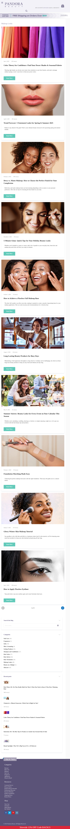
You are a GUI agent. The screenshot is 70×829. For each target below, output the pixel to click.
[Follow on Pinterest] (13, 812)
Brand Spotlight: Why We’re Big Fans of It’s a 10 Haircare (20, 746)
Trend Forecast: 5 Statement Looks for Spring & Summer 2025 (28, 123)
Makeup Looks (9, 662)
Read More (9, 78)
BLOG (50, 7)
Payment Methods (8, 792)
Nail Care (7, 638)
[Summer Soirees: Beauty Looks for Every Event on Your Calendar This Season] (32, 391)
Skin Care (6, 769)
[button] (58, 625)
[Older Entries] (62, 608)
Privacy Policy (8, 787)
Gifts (6, 644)
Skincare (7, 667)
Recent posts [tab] (7, 676)
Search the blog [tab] (8, 620)
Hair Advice (8, 657)
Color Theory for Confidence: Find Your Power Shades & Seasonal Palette (33, 65)
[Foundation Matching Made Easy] (32, 451)
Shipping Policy (8, 795)
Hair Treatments (9, 659)
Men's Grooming (9, 646)
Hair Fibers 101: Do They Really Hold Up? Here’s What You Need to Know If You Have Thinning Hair (31, 688)
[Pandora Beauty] (14, 5)
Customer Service (8, 785)
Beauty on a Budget (10, 665)
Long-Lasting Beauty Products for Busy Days (21, 356)
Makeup (6, 771)
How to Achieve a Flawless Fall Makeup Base (21, 298)
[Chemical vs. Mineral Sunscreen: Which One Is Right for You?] (32, 698)
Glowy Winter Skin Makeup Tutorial (18, 531)
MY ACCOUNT (39, 7)
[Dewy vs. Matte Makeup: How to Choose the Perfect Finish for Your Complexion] (32, 158)
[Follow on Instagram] (16, 812)
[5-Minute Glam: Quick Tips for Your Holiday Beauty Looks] (32, 218)
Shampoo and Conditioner (12, 651)
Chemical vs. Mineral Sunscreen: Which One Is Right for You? (21, 703)
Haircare (6, 768)
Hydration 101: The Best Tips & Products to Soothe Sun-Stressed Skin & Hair (25, 731)
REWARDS (46, 7)
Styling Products (9, 649)
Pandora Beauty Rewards (10, 788)
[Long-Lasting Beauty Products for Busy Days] (32, 333)
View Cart (6, 804)
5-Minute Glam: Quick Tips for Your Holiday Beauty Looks (27, 241)
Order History (7, 807)
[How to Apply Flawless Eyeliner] (32, 566)
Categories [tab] (7, 634)
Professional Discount (9, 790)
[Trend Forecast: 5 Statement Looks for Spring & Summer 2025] (32, 100)
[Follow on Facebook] (5, 812)
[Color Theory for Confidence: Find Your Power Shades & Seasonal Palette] (32, 42)
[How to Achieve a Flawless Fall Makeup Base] (32, 275)
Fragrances (8, 641)
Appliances (7, 776)
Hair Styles (8, 654)
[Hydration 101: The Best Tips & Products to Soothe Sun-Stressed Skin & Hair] (32, 727)
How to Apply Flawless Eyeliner (16, 589)
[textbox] (32, 625)
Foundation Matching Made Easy (17, 474)
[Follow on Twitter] (9, 812)
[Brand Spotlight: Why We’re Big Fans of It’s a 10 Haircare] (32, 741)
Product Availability (9, 793)
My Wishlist (7, 809)
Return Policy (7, 796)
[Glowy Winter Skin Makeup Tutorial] (32, 509)
